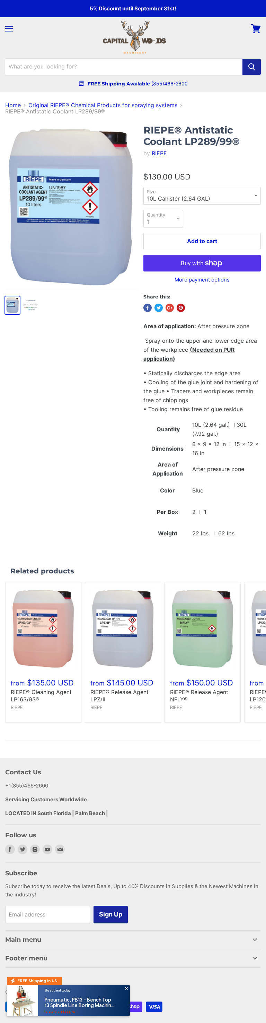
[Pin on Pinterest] (181, 308)
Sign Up (110, 914)
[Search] (251, 67)
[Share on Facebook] (147, 308)
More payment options (202, 280)
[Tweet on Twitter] (158, 308)
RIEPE (159, 153)
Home (13, 105)
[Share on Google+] (170, 308)
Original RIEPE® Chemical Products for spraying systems (102, 105)
